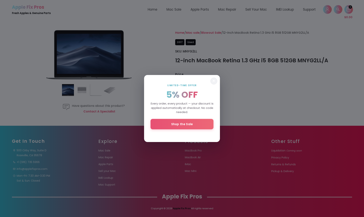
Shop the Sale (182, 124)
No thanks (182, 134)
